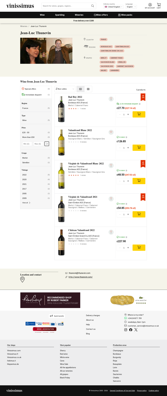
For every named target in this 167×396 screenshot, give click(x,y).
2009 (36, 198)
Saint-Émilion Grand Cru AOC (112, 51)
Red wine (64, 354)
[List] (80, 89)
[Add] (139, 114)
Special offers (37, 89)
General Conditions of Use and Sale (122, 391)
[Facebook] (131, 330)
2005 (36, 193)
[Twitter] (136, 330)
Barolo (115, 371)
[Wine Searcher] (128, 300)
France (103, 39)
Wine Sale (64, 364)
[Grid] (88, 89)
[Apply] (46, 143)
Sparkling (59, 15)
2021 (36, 184)
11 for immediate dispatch (130, 104)
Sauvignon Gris (107, 66)
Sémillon (121, 62)
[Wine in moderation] (44, 330)
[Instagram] (126, 330)
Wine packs (126, 15)
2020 (36, 179)
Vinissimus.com (14, 351)
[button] (150, 6)
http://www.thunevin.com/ (81, 277)
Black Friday (65, 378)
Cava (62, 361)
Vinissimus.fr (12, 354)
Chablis (116, 378)
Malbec (103, 70)
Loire (115, 367)
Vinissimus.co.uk (14, 357)
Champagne (118, 351)
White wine (64, 357)
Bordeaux (117, 354)
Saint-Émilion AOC (122, 46)
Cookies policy (154, 391)
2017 (36, 189)
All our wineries (66, 371)
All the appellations (68, 367)
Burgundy (117, 357)
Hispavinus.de (13, 364)
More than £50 (36, 137)
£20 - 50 (36, 132)
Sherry (62, 351)
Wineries (79, 15)
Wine (42, 15)
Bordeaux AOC (106, 46)
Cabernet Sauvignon (125, 66)
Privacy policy (142, 391)
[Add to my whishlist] (111, 132)
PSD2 (31, 324)
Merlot (104, 58)
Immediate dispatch (37, 95)
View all (25, 203)
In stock (123, 137)
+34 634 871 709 (135, 318)
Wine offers (102, 15)
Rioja (115, 361)
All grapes (64, 374)
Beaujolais (117, 364)
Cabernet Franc (117, 58)
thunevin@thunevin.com (79, 273)
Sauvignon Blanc (107, 62)
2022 (36, 175)
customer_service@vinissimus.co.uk (143, 326)
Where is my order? (136, 315)
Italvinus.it (11, 361)
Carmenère (114, 70)
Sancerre (117, 381)
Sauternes (117, 374)
